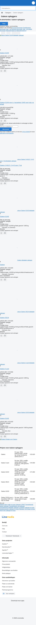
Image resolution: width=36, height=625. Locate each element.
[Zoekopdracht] (33, 8)
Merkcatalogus (6, 573)
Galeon (2, 265)
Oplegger (18, 504)
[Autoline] (2, 13)
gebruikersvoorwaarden (6, 133)
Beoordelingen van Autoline (9, 570)
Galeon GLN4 (4, 53)
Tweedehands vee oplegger (17, 506)
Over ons (4, 525)
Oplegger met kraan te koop (27, 509)
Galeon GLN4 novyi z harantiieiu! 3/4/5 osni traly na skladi (7, 499)
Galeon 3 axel (4, 369)
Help (3, 528)
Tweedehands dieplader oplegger (9, 507)
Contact (4, 532)
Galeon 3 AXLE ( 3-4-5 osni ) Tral (11, 165)
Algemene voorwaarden (9, 561)
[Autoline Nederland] (11, 3)
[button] (33, 3)
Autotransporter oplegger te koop (9, 509)
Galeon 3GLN (4, 318)
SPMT (23, 504)
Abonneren (5, 129)
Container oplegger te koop (26, 507)
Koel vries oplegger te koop (7, 510)
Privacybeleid (6, 564)
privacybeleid (26, 131)
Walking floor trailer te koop (8, 504)
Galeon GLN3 (4, 216)
